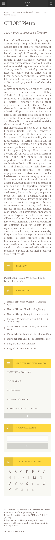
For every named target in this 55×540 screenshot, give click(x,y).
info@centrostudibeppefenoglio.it (21, 520)
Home (6, 12)
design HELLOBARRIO (15, 531)
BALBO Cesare (13, 390)
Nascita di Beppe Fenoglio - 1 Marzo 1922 (27, 314)
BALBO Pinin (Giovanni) (17, 399)
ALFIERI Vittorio (14, 381)
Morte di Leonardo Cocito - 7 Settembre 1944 (27, 328)
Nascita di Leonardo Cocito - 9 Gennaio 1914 (26, 303)
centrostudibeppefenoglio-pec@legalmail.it (26, 523)
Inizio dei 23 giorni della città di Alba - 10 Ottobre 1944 (27, 320)
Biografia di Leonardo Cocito (21, 348)
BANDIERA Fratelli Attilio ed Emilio (23, 408)
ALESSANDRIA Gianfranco (19, 372)
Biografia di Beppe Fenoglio (21, 344)
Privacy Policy (10, 525)
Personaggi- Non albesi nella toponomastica (29, 12)
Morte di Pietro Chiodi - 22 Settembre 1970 (29, 339)
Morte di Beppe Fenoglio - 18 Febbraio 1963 (29, 334)
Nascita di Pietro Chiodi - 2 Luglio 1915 (26, 309)
